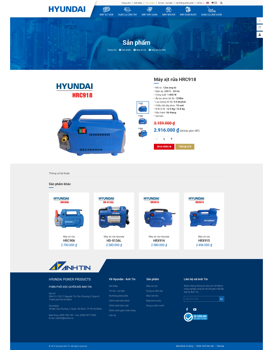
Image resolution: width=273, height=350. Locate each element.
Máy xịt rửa (151, 286)
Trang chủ (125, 3)
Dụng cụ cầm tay (154, 291)
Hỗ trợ (199, 3)
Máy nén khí (152, 296)
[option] (92, 120)
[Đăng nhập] (260, 35)
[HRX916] (159, 212)
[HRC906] (69, 212)
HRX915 (204, 240)
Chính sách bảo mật (119, 305)
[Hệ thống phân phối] (260, 27)
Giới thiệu (138, 3)
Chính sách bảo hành (119, 300)
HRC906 (69, 240)
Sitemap (220, 346)
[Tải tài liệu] (260, 20)
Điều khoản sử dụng (184, 346)
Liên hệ (112, 315)
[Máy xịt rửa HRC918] (92, 120)
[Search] (221, 3)
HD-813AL (114, 240)
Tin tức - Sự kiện (165, 3)
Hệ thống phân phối (185, 3)
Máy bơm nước (153, 300)
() (215, 2)
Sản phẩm (150, 3)
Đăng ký (221, 298)
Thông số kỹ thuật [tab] (59, 173)
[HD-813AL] (114, 212)
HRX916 (159, 240)
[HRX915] (204, 212)
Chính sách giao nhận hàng (122, 310)
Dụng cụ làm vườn (155, 305)
